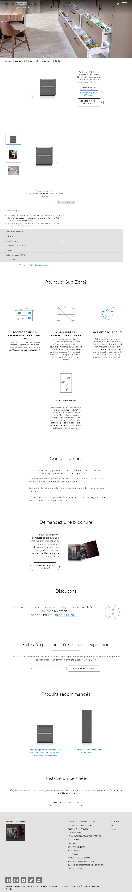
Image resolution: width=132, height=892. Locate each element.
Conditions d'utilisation (69, 886)
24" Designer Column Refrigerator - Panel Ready (87, 751)
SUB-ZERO (116, 821)
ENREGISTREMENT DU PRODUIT (81, 861)
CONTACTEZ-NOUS (76, 847)
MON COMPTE (74, 851)
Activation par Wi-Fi (68, 202)
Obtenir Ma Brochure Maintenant (45, 566)
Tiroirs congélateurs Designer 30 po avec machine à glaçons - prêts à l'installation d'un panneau (45, 752)
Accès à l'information (23, 886)
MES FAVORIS (74, 854)
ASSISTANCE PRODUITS (78, 829)
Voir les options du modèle (89, 90)
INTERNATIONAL (75, 869)
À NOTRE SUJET (75, 840)
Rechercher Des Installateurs (66, 803)
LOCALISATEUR (74, 832)
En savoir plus (115, 357)
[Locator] (118, 4)
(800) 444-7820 (66, 615)
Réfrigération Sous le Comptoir (39, 61)
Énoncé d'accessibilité (90, 886)
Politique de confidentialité (46, 886)
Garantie (8, 886)
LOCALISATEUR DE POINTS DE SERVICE (84, 836)
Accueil (8, 61)
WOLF (114, 825)
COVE (114, 829)
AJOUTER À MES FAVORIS (87, 102)
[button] (34, 210)
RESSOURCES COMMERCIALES (81, 825)
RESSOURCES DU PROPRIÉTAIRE (81, 822)
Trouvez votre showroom (84, 668)
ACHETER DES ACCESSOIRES (80, 858)
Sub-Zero (19, 61)
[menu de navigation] (124, 4)
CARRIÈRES (72, 843)
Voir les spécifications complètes (34, 265)
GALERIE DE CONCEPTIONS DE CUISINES (85, 865)
